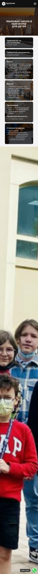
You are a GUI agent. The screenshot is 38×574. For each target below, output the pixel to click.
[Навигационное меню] (35, 4)
